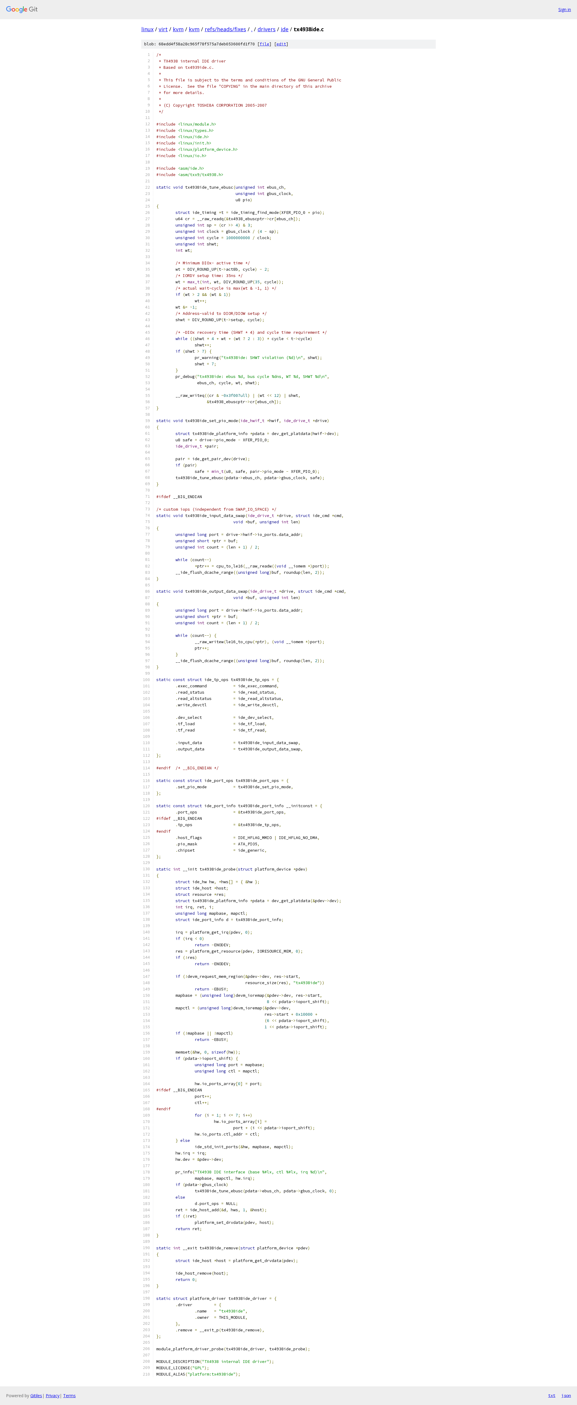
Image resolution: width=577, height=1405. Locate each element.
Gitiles (36, 1395)
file (264, 44)
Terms (69, 1395)
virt (163, 29)
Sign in (564, 9)
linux (147, 29)
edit (281, 44)
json (566, 1395)
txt (551, 1395)
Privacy (53, 1395)
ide (284, 29)
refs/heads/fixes (225, 29)
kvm (178, 29)
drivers (267, 29)
